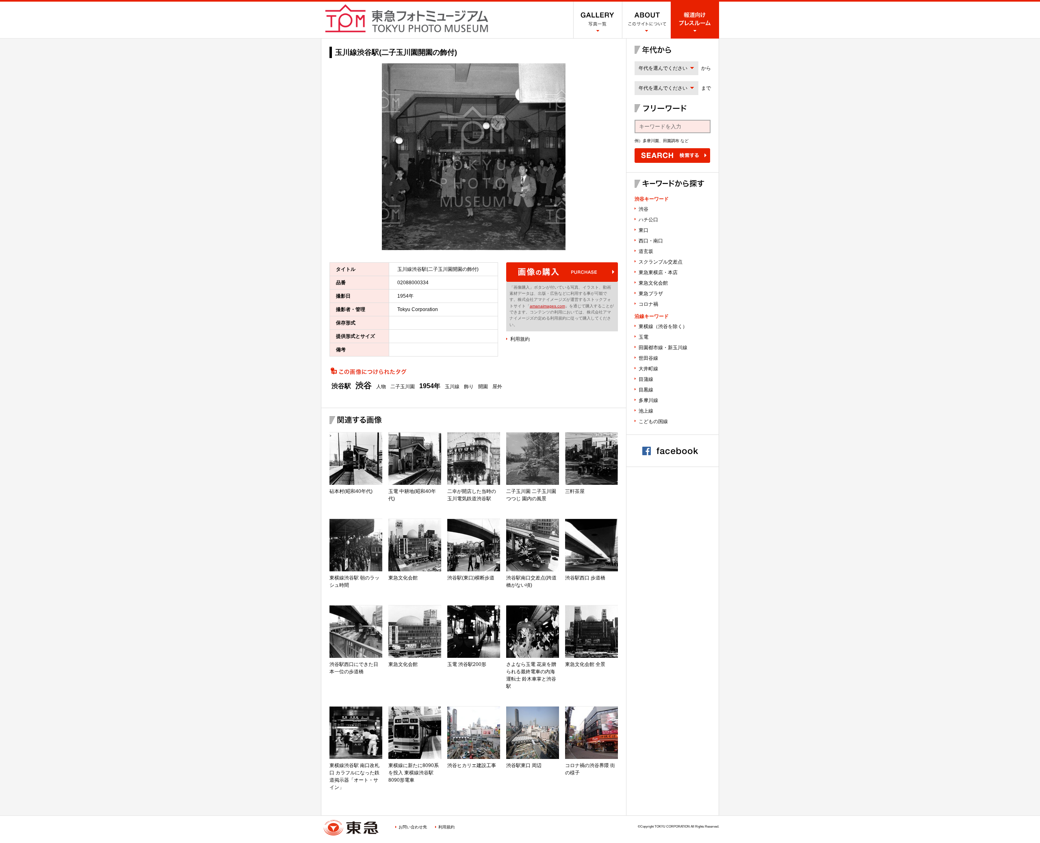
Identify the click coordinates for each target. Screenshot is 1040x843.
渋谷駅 (341, 386)
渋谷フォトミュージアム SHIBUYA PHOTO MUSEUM (406, 18)
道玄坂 (646, 251)
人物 (381, 386)
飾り (469, 386)
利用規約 (520, 339)
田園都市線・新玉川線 (663, 347)
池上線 (646, 411)
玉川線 (452, 386)
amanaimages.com (547, 306)
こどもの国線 (653, 421)
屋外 (497, 386)
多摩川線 (648, 400)
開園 (483, 386)
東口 (643, 230)
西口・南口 (651, 241)
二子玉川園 (402, 386)
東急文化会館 (653, 283)
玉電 (643, 337)
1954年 (429, 386)
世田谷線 (648, 358)
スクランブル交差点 (660, 262)
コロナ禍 (648, 304)
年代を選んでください (663, 68)
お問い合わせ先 (413, 827)
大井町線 (648, 369)
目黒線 (646, 390)
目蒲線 (646, 379)
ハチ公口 (648, 220)
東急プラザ (651, 293)
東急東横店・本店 (658, 272)
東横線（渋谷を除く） (663, 326)
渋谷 (363, 385)
